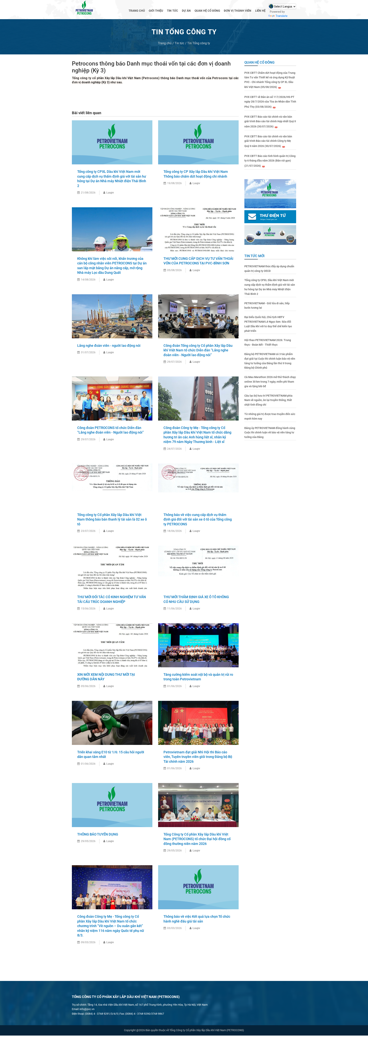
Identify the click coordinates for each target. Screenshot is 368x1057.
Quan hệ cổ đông (207, 10)
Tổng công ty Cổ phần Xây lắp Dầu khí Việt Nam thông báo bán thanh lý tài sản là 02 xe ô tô (112, 519)
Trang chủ (137, 10)
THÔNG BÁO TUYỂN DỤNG (97, 834)
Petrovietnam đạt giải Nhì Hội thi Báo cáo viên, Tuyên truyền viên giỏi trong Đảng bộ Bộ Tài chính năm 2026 (197, 756)
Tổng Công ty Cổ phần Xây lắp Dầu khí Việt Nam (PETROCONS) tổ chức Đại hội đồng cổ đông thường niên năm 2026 (197, 839)
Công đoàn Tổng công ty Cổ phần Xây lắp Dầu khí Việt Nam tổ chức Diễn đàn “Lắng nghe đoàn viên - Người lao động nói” (197, 350)
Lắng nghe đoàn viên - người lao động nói (108, 346)
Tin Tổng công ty (198, 43)
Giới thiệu (156, 10)
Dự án (186, 10)
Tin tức (172, 10)
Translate (281, 16)
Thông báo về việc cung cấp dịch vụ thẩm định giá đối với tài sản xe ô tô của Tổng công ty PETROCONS (197, 519)
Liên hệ (260, 10)
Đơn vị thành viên (237, 10)
